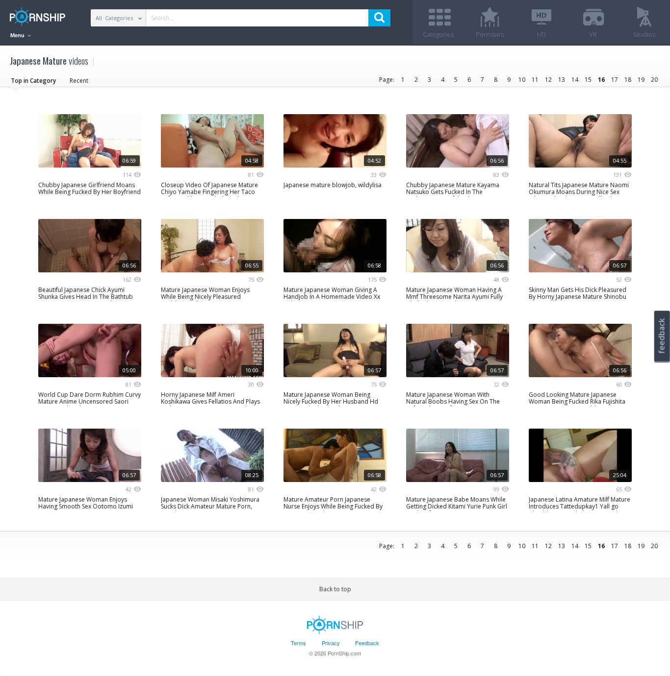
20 (654, 79)
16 (601, 79)
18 (627, 79)
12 (548, 79)
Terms (298, 643)
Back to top (335, 589)
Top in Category (33, 80)
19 (641, 79)
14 (574, 79)
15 (588, 79)
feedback (661, 336)
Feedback (367, 643)
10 (521, 79)
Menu (18, 35)
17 (614, 79)
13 (561, 79)
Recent (79, 80)
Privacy (331, 643)
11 (535, 79)
